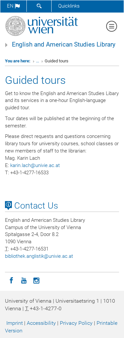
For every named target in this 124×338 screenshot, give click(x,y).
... (37, 60)
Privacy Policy (76, 323)
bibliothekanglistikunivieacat (39, 256)
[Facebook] (11, 280)
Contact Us (35, 205)
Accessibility (41, 323)
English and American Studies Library (63, 44)
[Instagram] (36, 280)
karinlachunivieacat (35, 165)
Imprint (14, 323)
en (11, 6)
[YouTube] (24, 280)
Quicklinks (69, 6)
